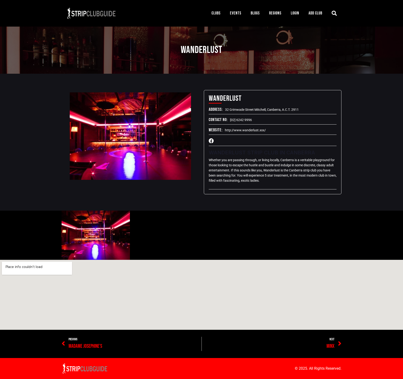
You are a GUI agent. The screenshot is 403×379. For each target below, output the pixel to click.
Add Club (315, 13)
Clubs (216, 13)
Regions (275, 13)
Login (295, 13)
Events (235, 13)
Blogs (255, 13)
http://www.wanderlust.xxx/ (245, 130)
